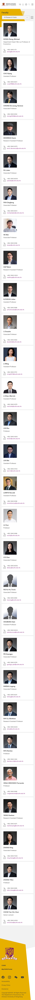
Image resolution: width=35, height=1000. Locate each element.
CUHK (4, 965)
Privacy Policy (6, 985)
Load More (6, 932)
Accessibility (6, 981)
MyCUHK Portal (7, 969)
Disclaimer (5, 989)
